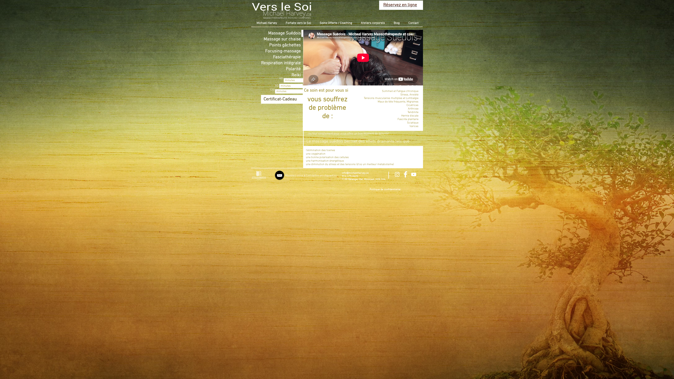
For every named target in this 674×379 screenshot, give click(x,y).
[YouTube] (414, 174)
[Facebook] (405, 174)
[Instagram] (397, 174)
